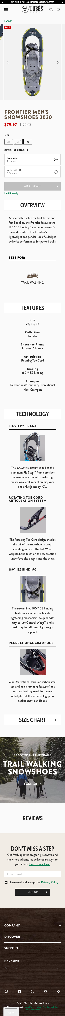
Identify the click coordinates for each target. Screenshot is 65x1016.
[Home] (32, 9)
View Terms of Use (50, 1006)
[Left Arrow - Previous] (2, 1)
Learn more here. (39, 864)
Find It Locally (11, 193)
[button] (6, 9)
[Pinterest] (58, 991)
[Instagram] (6, 991)
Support (11, 948)
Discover (12, 937)
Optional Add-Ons (16, 150)
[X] (32, 991)
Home (8, 21)
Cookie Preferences (32, 1009)
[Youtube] (45, 991)
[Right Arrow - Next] (62, 1)
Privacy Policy (49, 882)
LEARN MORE (33, 784)
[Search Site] (51, 9)
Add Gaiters (14, 170)
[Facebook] (19, 991)
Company (12, 925)
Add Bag (12, 158)
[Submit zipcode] (57, 968)
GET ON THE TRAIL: (32, 2)
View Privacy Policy (33, 1006)
